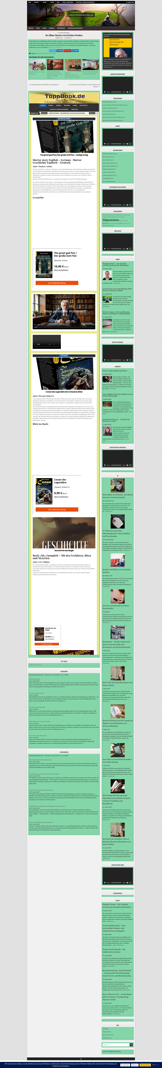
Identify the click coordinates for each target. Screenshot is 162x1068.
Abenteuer (106, 223)
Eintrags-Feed (107, 1031)
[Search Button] (81, 1059)
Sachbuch (51, 28)
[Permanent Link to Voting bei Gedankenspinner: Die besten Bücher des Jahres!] (73, 65)
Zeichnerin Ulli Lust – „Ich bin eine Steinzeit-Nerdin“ (116, 420)
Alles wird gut (126, 215)
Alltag (120, 223)
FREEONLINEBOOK (61, 28)
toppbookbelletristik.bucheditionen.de (114, 117)
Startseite (30, 28)
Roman (44, 28)
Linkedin (76, 50)
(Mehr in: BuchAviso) (55, 47)
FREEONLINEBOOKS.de (81, 14)
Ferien (46, 53)
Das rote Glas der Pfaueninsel (38, 735)
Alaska (128, 223)
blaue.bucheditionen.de (109, 102)
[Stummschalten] (127, 92)
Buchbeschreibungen (64, 33)
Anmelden (106, 1028)
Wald (54, 53)
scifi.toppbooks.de (108, 178)
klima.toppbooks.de (108, 157)
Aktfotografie (120, 215)
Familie (42, 53)
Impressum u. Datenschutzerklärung (85, 2)
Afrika (114, 215)
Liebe (50, 53)
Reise (58, 2)
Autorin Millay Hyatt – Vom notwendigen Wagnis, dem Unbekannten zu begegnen (114, 928)
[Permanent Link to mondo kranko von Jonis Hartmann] (37, 64)
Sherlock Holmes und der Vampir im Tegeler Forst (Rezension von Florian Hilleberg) (118, 723)
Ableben (109, 217)
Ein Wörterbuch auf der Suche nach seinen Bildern (44, 774)
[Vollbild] (130, 92)
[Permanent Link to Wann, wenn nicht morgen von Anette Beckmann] (90, 64)
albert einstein (109, 215)
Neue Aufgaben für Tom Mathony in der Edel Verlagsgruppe (118, 395)
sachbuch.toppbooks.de (109, 175)
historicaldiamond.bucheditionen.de (113, 111)
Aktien (112, 225)
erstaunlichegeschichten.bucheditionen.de (115, 105)
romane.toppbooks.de (109, 172)
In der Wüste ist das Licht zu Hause (39, 721)
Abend (109, 225)
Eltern (37, 53)
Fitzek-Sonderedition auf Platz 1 (115, 371)
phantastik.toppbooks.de (110, 163)
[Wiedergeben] (105, 92)
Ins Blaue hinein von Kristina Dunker (64, 35)
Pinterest (68, 50)
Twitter (53, 50)
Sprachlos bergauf (34, 679)
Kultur (52, 2)
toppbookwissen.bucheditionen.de (113, 120)
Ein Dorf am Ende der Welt (37, 707)
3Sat (118, 217)
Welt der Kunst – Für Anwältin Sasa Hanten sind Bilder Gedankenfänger (116, 313)
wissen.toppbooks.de (109, 181)
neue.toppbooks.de (108, 160)
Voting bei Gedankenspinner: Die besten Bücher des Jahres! (72, 75)
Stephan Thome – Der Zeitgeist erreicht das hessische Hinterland (115, 264)
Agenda (124, 223)
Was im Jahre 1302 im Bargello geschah (41, 822)
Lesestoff (36, 2)
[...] (111, 67)
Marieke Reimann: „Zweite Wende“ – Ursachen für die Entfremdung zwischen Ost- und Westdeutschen (117, 973)
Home (29, 2)
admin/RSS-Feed (59, 37)
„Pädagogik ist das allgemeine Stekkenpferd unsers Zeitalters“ (47, 806)
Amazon (105, 225)
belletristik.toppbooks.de (110, 153)
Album (104, 215)
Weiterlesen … (117, 283)
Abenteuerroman (123, 220)
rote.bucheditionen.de (109, 114)
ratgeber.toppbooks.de (109, 169)
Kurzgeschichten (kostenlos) (75, 28)
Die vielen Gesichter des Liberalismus (40, 760)
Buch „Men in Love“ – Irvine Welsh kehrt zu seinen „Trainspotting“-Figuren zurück (117, 997)
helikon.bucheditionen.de (110, 108)
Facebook (60, 50)
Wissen (44, 2)
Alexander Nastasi (114, 223)
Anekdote (105, 217)
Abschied (114, 217)
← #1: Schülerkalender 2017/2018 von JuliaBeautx (43, 84)
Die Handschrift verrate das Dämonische (41, 790)
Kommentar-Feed (108, 1035)
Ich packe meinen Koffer (36, 693)
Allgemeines (111, 220)
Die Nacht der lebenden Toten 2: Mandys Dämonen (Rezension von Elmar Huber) (117, 841)
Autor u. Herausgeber (67, 2)
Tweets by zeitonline (35, 665)
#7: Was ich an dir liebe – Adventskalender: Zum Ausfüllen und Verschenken (116, 533)
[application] (118, 85)
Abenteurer (121, 217)
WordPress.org (107, 1038)
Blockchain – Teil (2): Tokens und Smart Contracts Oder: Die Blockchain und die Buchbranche (116, 644)
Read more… (113, 388)
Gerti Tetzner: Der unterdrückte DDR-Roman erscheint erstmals (117, 290)
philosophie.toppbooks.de (110, 166)
